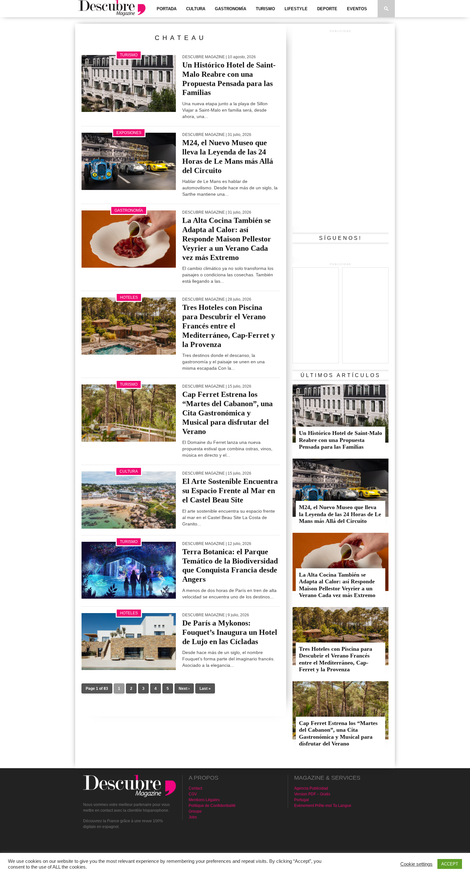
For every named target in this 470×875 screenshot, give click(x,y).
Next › (184, 688)
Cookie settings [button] (416, 864)
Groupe (195, 811)
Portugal (301, 800)
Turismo (265, 8)
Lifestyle (296, 8)
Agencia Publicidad (311, 788)
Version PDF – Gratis (312, 794)
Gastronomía (230, 8)
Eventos (357, 8)
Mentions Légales (204, 800)
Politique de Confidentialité (212, 805)
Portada (166, 8)
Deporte (327, 8)
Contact (195, 788)
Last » (205, 688)
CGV (193, 794)
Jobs (193, 817)
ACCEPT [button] (449, 864)
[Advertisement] (340, 130)
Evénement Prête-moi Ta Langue (322, 805)
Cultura (195, 8)
